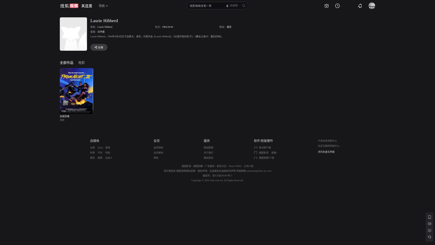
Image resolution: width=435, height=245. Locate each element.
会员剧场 (158, 152)
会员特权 (158, 147)
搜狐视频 (69, 6)
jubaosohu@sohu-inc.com (259, 171)
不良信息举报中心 (327, 141)
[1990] (76, 70)
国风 (92, 158)
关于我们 (208, 152)
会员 (157, 141)
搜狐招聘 (198, 166)
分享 (100, 47)
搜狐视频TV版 (266, 158)
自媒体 (94, 141)
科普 (92, 152)
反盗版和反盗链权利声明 (223, 171)
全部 (92, 147)
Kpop (100, 147)
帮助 (156, 158)
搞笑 (100, 158)
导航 (102, 5)
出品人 (108, 158)
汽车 (100, 152)
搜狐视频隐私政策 (185, 171)
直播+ (274, 152)
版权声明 (202, 171)
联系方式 (221, 166)
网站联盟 (208, 147)
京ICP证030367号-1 (222, 175)
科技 (107, 152)
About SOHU (235, 166)
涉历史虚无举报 (326, 152)
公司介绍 (248, 166)
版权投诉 (208, 158)
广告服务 (210, 166)
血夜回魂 (64, 116)
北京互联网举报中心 (328, 146)
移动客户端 (265, 147)
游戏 (107, 147)
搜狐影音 (263, 152)
